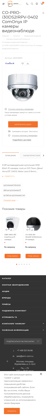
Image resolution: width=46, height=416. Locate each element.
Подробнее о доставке (22, 140)
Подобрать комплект (14, 311)
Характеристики (31, 155)
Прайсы (6, 304)
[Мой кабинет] (37, 4)
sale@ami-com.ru (24, 356)
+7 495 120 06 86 (25, 350)
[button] (16, 264)
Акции (5, 291)
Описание (10, 155)
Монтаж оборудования (15, 285)
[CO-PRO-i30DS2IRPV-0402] (23, 87)
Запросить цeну (23, 124)
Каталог (6, 278)
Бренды (6, 298)
